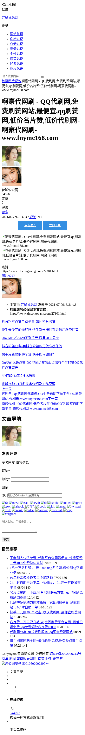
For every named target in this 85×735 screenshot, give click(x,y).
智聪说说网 (10, 17)
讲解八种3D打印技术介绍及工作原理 (28, 384)
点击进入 (30, 225)
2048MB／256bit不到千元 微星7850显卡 (30, 338)
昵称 (6, 471)
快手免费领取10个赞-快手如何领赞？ (28, 354)
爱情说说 (16, 49)
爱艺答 (58, 658)
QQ (4, 495)
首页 (5, 81)
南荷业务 (45, 658)
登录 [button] (5, 9)
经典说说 (16, 63)
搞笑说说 (16, 58)
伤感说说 (16, 39)
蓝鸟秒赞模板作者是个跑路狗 (31, 577)
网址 (5, 487)
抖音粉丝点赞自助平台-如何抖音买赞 (28, 321)
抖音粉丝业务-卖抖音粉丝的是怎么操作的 (32, 346)
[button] (42, 25)
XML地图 (9, 658)
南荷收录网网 (27, 658)
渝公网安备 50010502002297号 (27, 663)
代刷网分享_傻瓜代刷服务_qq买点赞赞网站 (41, 632)
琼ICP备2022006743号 (65, 653)
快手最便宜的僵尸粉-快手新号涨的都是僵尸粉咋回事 (40, 329)
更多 (5, 212)
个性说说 (16, 53)
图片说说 (16, 68)
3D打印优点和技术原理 (18, 375)
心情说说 (16, 44)
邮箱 (6, 479)
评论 (32, 217)
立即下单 (55, 225)
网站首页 (16, 34)
